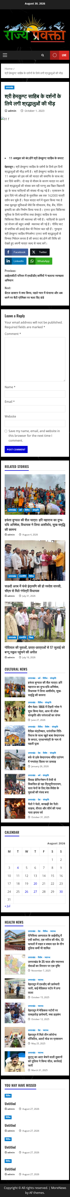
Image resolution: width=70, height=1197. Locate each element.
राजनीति (22, 576)
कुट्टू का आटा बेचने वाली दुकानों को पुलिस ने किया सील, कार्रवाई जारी (15, 1061)
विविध (27, 510)
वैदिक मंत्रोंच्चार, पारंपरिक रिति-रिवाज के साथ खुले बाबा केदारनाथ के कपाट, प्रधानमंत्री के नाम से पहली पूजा (15, 735)
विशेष (47, 727)
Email (10, 402)
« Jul (7, 906)
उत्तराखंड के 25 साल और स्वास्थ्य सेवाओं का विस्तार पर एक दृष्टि (15, 964)
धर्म (20, 510)
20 (35, 884)
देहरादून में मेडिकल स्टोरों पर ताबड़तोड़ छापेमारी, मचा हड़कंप (15, 1013)
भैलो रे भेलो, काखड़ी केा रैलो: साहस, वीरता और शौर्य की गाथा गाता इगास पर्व (15, 808)
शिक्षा (31, 637)
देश (39, 753)
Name (10, 387)
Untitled (10, 1103)
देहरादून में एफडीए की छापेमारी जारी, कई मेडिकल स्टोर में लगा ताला (15, 988)
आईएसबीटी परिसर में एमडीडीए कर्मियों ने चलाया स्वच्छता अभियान (34, 275)
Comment (13, 334)
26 (26, 892)
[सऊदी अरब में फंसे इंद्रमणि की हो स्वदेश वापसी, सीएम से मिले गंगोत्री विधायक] (35, 560)
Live (64, 55)
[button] (5, 55)
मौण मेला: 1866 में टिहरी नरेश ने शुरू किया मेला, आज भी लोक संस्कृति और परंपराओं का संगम (15, 711)
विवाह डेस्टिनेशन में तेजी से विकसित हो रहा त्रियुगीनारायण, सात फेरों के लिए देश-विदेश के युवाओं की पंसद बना (15, 784)
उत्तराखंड (9, 87)
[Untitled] (35, 1096)
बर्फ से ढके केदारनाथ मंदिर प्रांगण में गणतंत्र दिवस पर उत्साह (15, 760)
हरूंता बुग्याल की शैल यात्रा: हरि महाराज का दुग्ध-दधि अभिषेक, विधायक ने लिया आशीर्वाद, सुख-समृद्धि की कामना (35, 524)
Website (10, 416)
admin (12, 111)
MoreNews (58, 1188)
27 (35, 892)
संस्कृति (36, 510)
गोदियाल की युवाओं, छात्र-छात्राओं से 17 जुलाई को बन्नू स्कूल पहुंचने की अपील (35, 649)
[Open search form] (42, 55)
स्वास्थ (53, 931)
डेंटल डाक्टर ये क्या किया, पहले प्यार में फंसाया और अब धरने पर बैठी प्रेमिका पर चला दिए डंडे (34, 293)
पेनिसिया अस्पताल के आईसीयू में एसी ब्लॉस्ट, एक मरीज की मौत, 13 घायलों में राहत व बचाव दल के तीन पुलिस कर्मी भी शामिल (15, 940)
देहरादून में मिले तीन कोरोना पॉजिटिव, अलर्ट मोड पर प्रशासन (15, 1037)
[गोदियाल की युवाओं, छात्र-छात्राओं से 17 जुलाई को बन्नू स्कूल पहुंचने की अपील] (35, 622)
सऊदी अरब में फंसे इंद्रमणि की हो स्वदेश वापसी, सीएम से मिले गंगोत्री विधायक (33, 588)
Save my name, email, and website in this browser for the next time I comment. (34, 436)
